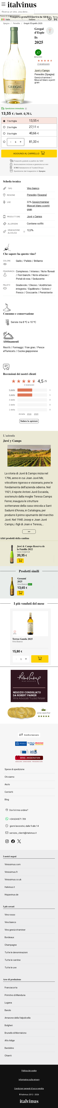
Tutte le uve (11, 967)
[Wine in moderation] (29, 759)
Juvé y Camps (42, 70)
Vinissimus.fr (11, 872)
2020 (36, 414)
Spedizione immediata (15, 108)
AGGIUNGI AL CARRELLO (26, 153)
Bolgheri (9, 1025)
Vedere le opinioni (29, 421)
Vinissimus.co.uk (13, 879)
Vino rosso (10, 914)
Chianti (8, 1055)
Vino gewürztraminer (15, 930)
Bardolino (9, 1048)
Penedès (16, 23)
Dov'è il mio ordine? (18, 810)
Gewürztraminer (42, 77)
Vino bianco (33, 188)
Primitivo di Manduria (15, 995)
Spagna (6, 23)
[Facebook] (13, 842)
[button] (49, 18)
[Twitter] (19, 842)
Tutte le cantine (13, 960)
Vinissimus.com (13, 864)
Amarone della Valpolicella (17, 1018)
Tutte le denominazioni (16, 952)
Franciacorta (11, 987)
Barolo (8, 1010)
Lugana (8, 1002)
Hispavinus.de (11, 894)
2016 (29, 414)
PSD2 (23, 744)
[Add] (39, 659)
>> (29, 531)
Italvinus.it (10, 887)
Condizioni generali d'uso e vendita (29, 1088)
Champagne (11, 945)
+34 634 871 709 (17, 819)
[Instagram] (7, 842)
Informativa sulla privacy (29, 1080)
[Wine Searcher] (29, 713)
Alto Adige (10, 1040)
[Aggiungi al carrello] (20, 561)
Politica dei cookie (29, 1071)
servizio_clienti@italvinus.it (23, 833)
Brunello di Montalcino (15, 1033)
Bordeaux (9, 937)
